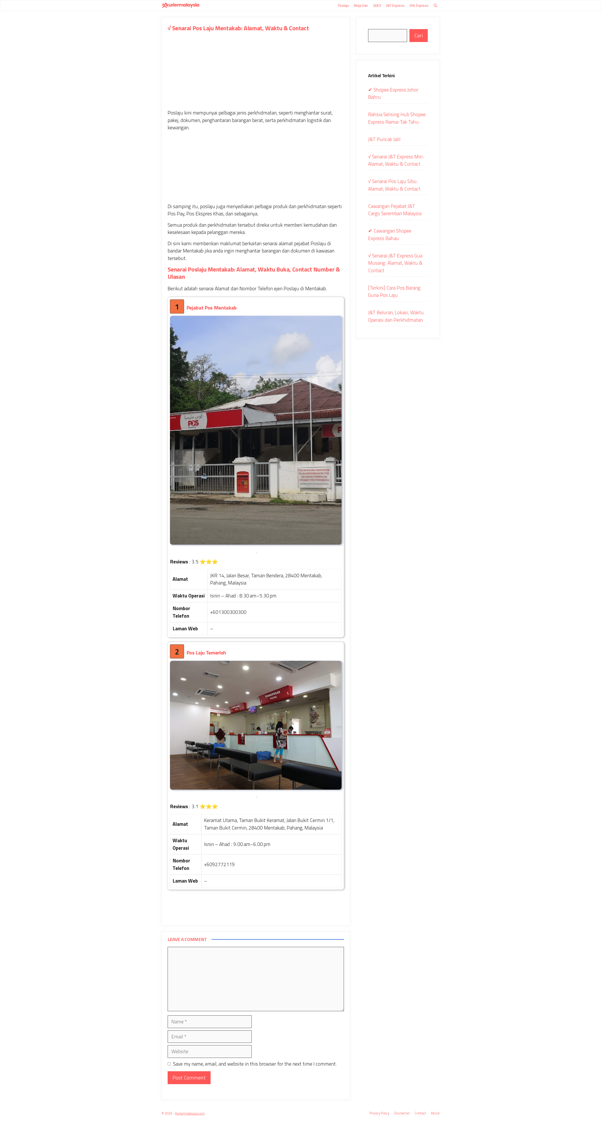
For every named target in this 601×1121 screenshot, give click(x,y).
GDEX (377, 5)
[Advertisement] (256, 74)
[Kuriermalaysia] (181, 5)
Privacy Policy (379, 1113)
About (435, 1113)
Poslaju (343, 5)
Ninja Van (361, 5)
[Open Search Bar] (435, 5)
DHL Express (419, 5)
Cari (418, 35)
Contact (420, 1113)
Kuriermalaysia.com (190, 1113)
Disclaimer (402, 1113)
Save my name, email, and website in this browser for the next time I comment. (255, 1063)
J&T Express (395, 5)
